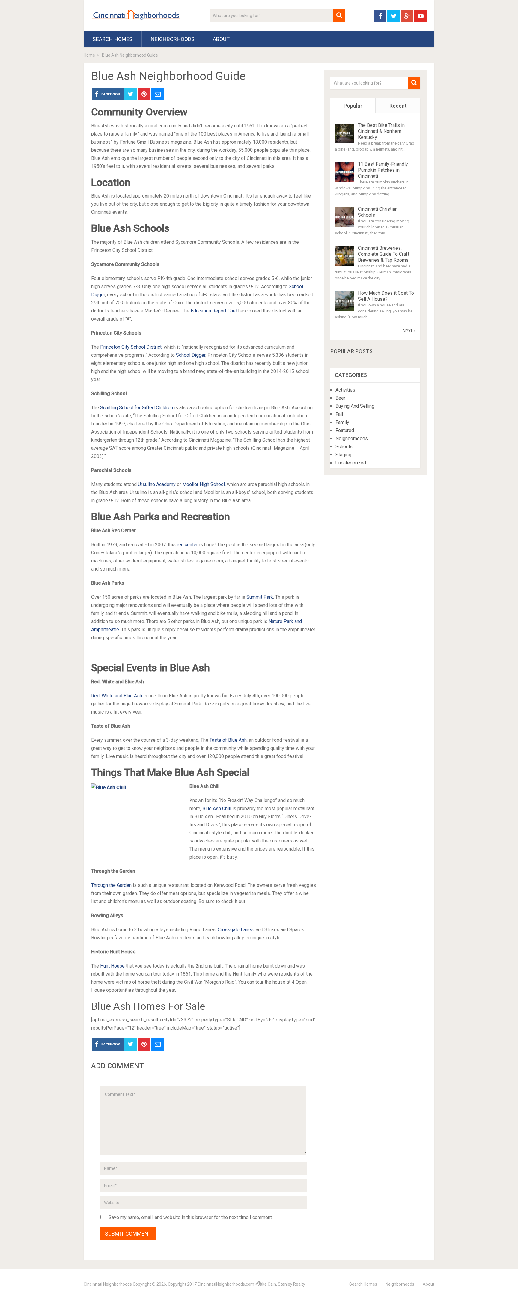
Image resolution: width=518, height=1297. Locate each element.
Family (342, 422)
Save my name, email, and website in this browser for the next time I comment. (191, 1217)
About (221, 39)
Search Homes (112, 39)
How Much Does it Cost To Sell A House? (386, 296)
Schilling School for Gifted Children (136, 407)
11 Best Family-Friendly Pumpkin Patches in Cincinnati (383, 170)
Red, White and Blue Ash (116, 696)
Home (89, 55)
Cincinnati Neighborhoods (108, 1284)
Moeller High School (203, 484)
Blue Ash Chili (216, 808)
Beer (340, 398)
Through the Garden (111, 885)
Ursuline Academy (157, 484)
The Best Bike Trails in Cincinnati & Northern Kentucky (381, 131)
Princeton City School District (131, 347)
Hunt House (112, 966)
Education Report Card (214, 311)
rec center (187, 544)
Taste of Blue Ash (228, 740)
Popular (353, 106)
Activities (345, 390)
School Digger (190, 355)
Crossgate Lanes (236, 929)
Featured (344, 430)
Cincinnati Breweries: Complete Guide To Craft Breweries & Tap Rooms (383, 254)
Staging (343, 455)
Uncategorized (350, 463)
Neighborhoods (173, 39)
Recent (398, 106)
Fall (339, 414)
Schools (344, 446)
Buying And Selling (354, 406)
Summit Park (259, 597)
